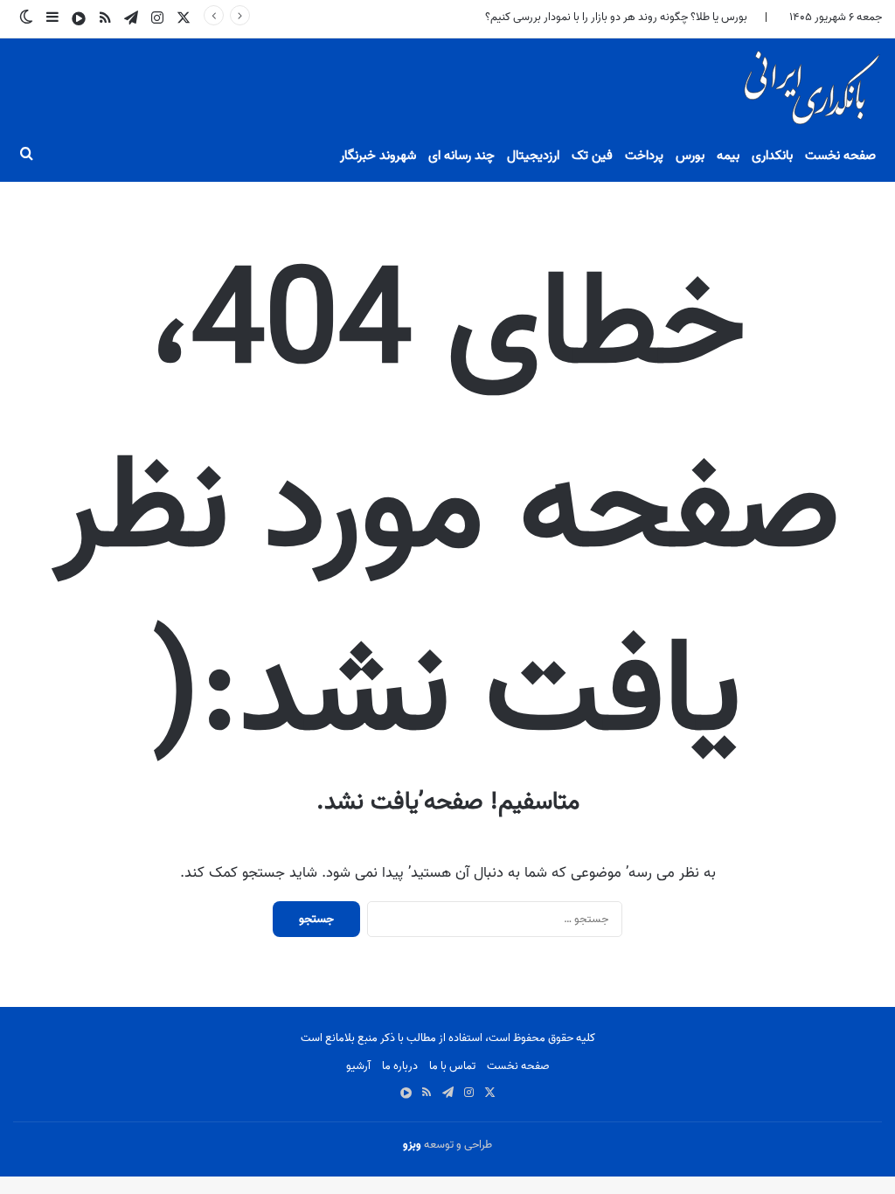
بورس (690, 155)
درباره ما (400, 1066)
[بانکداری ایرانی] (810, 92)
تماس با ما (452, 1066)
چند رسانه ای (461, 155)
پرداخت (644, 155)
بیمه (728, 155)
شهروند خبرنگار (378, 155)
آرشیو (358, 1066)
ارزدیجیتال (533, 155)
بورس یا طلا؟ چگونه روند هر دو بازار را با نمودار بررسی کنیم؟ (616, 17)
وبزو (412, 1144)
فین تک (592, 155)
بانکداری (772, 155)
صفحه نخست (840, 155)
